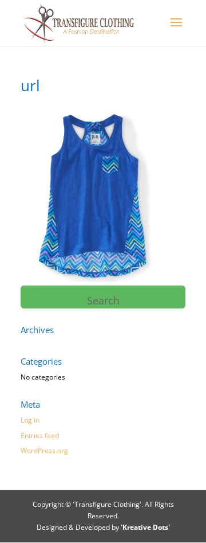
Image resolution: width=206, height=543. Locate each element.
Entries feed (40, 435)
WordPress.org (44, 450)
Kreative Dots (145, 527)
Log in (30, 420)
